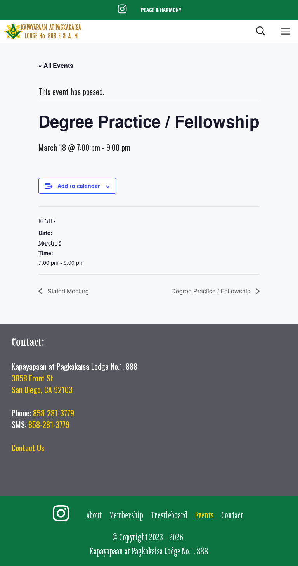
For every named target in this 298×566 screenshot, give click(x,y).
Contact (232, 515)
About (94, 515)
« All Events (55, 65)
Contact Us (28, 448)
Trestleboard (169, 515)
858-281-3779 (53, 413)
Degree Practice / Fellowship (211, 290)
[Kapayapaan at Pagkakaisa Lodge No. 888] (42, 31)
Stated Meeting (67, 290)
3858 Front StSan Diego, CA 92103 (42, 383)
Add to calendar (78, 186)
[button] (260, 31)
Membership (126, 515)
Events (204, 515)
